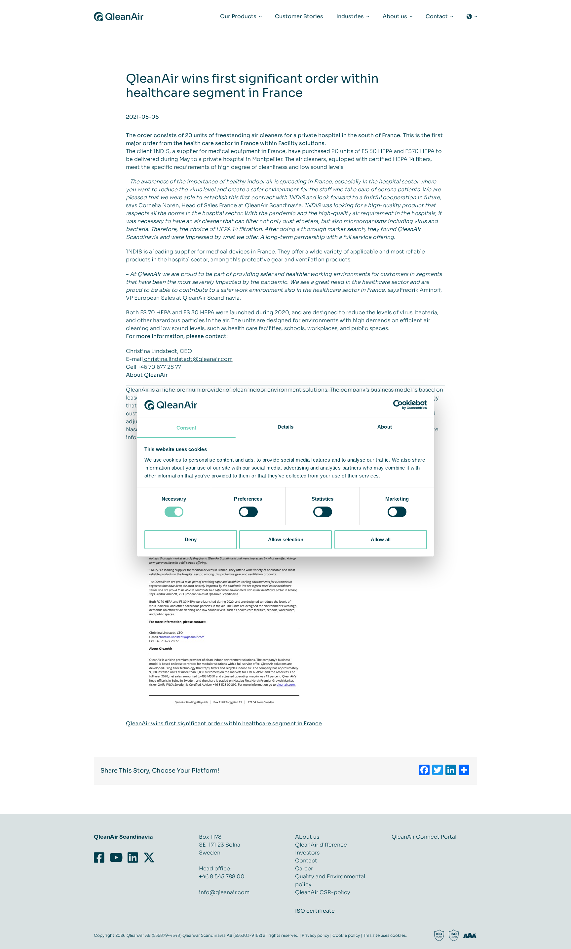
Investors (307, 852)
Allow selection (285, 539)
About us (307, 836)
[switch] (248, 512)
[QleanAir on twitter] (148, 858)
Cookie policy (346, 935)
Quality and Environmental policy (330, 880)
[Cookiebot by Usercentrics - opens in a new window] (398, 405)
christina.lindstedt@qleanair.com (188, 359)
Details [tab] (286, 427)
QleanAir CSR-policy (322, 892)
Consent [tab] (186, 428)
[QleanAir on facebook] (100, 858)
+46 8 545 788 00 (222, 876)
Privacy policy (315, 935)
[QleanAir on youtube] (116, 858)
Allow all (381, 539)
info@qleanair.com (224, 892)
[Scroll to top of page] (538, 943)
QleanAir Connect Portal (424, 836)
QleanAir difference (321, 844)
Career (304, 868)
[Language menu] (472, 16)
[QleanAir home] (118, 16)
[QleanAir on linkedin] (133, 858)
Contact (306, 860)
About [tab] (384, 427)
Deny (191, 539)
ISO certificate (315, 910)
